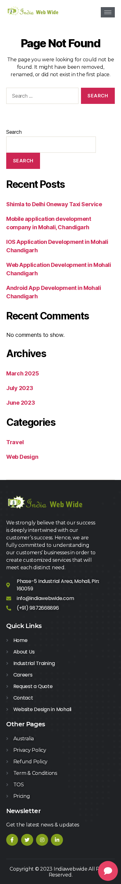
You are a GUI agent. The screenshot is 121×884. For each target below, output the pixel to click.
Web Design (22, 457)
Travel (15, 442)
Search (13, 132)
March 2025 (22, 373)
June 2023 (20, 402)
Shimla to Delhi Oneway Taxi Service (54, 204)
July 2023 (19, 388)
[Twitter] (27, 840)
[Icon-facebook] (12, 840)
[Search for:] (41, 97)
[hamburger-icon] (108, 12)
